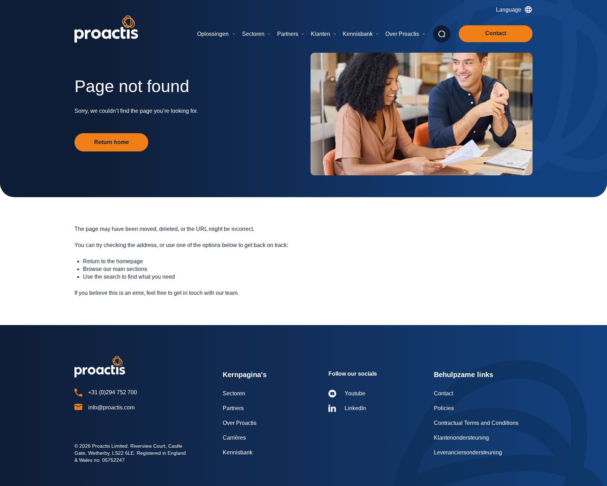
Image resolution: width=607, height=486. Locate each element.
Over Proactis (402, 34)
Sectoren (253, 34)
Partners (287, 34)
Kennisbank (358, 34)
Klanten (320, 34)
